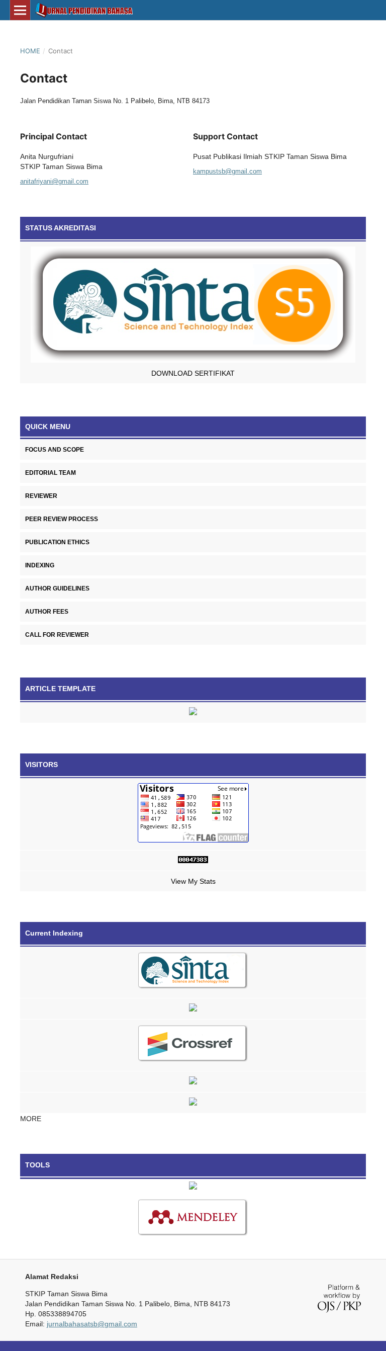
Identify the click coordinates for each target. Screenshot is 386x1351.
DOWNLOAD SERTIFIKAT (193, 373)
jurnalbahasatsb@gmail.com (92, 1324)
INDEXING (39, 565)
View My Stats (193, 881)
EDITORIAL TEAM (50, 472)
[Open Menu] (20, 10)
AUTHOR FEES (46, 611)
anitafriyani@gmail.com (54, 181)
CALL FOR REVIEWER (57, 634)
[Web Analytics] (193, 861)
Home (30, 51)
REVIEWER (41, 495)
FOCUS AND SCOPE (54, 449)
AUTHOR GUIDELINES (57, 588)
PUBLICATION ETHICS (57, 542)
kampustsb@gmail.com (227, 171)
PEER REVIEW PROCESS (61, 519)
